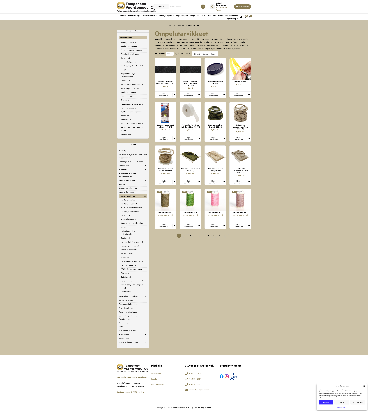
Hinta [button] (169, 54)
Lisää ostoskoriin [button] (163, 94)
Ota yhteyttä (244, 6)
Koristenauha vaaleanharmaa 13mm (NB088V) (240, 171)
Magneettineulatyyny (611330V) (215, 82)
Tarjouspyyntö (182, 15)
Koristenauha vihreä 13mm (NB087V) (190, 170)
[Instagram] (227, 376)
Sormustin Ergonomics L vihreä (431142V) (165, 126)
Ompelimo (194, 15)
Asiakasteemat (149, 15)
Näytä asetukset (357, 402)
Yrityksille (212, 15)
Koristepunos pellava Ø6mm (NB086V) (165, 170)
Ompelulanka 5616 (190, 212)
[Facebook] (221, 376)
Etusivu (123, 15)
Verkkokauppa (134, 15)
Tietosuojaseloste (341, 407)
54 (220, 235)
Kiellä (342, 402)
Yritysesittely (231, 18)
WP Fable (209, 407)
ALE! (203, 15)
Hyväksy (326, 402)
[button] (364, 386)
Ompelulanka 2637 (215, 212)
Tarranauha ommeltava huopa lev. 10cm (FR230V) (165, 82)
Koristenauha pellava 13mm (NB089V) (215, 170)
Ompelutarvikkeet (192, 25)
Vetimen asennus (240, 82)
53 (214, 235)
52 (208, 235)
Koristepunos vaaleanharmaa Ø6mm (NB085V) (240, 127)
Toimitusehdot (156, 379)
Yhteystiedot (156, 373)
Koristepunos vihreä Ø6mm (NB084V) (215, 126)
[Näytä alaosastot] (145, 165)
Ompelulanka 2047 (240, 212)
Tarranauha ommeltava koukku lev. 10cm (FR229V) (190, 83)
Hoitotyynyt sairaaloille (228, 15)
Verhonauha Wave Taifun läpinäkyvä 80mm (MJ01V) (190, 126)
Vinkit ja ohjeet (165, 15)
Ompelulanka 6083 (165, 212)
